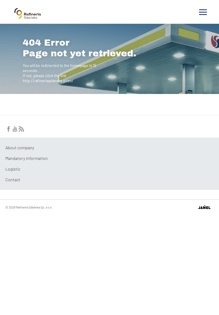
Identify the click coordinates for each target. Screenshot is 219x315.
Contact (12, 179)
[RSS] (21, 130)
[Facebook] (8, 130)
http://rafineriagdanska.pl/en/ (48, 80)
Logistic (12, 168)
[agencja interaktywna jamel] (204, 207)
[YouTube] (15, 130)
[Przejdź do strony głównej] (27, 16)
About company (19, 147)
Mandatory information (26, 158)
